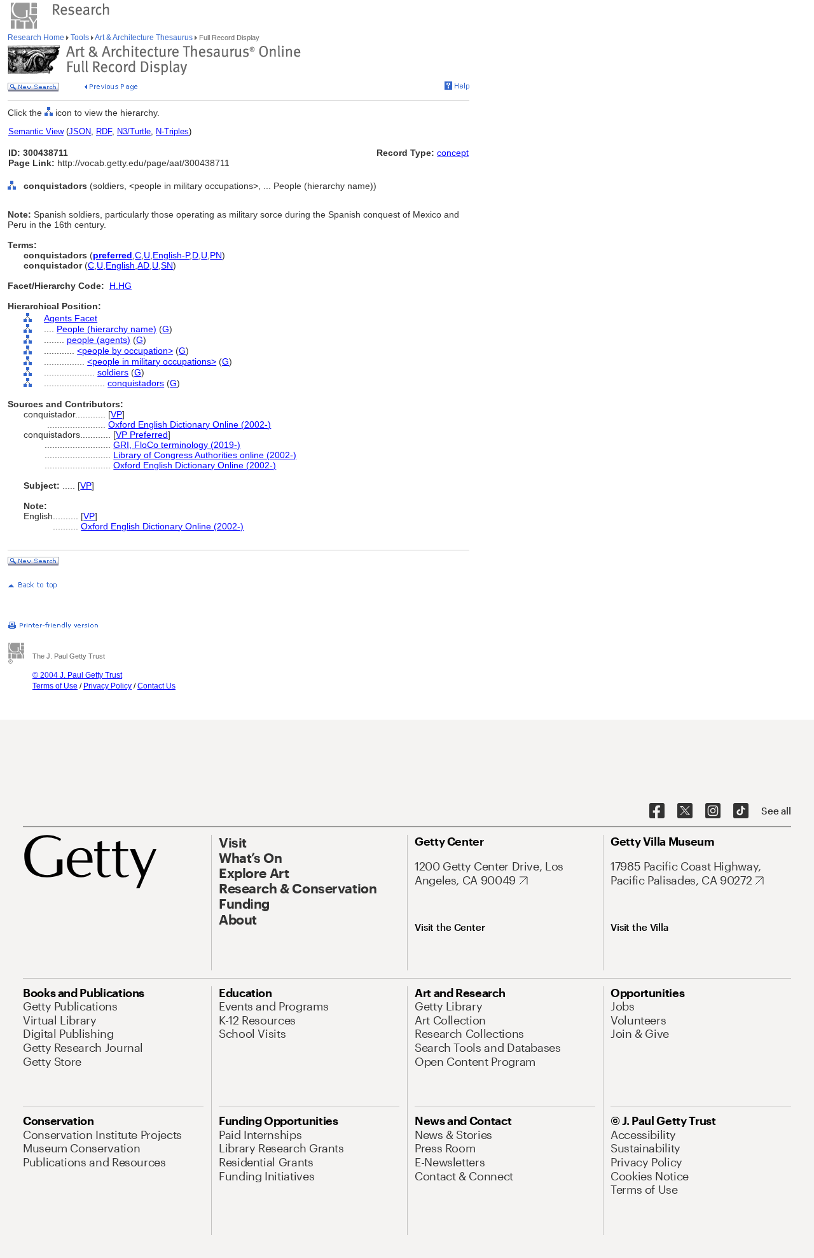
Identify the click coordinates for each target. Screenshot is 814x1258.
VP (116, 414)
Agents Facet (70, 318)
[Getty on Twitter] (685, 811)
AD (143, 265)
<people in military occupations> (151, 361)
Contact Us (156, 685)
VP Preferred (142, 435)
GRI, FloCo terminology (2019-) (176, 445)
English (120, 265)
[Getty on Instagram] (713, 811)
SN (167, 265)
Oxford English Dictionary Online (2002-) (189, 424)
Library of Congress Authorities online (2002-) (204, 455)
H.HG (120, 286)
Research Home (37, 37)
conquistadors (135, 383)
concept (453, 153)
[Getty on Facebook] (657, 811)
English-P (171, 255)
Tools (80, 37)
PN (216, 255)
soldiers (112, 372)
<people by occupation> (125, 351)
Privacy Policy (107, 685)
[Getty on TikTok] (740, 811)
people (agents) (98, 340)
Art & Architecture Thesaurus (144, 37)
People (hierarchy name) (106, 329)
